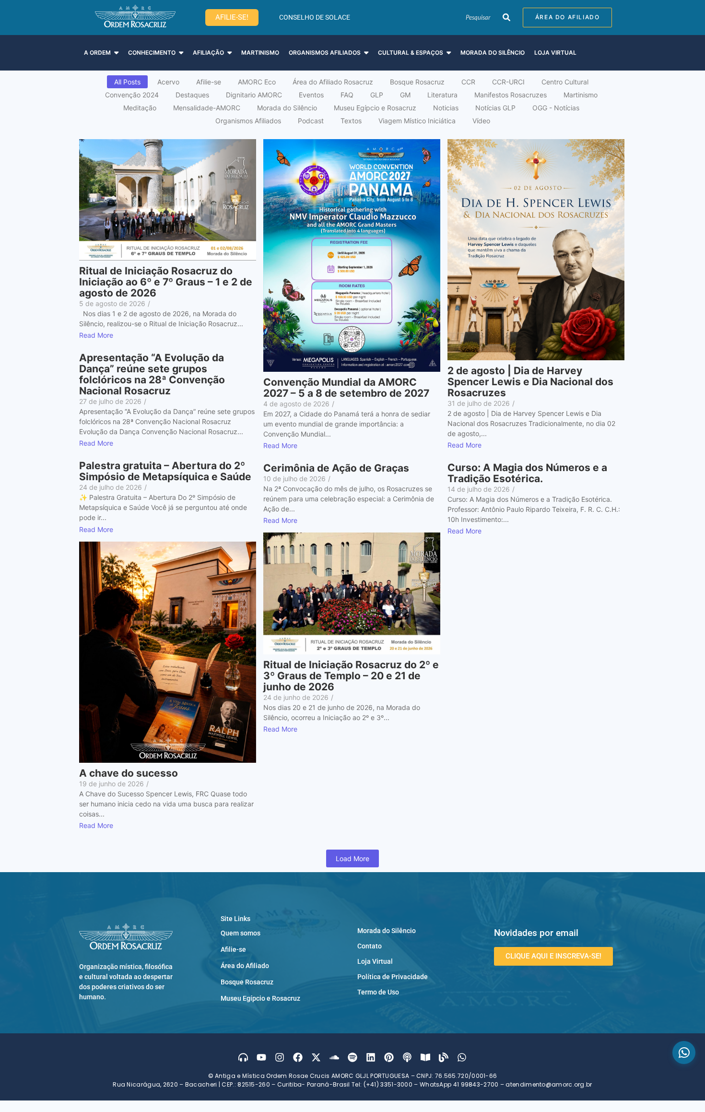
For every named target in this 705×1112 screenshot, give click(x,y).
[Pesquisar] (506, 18)
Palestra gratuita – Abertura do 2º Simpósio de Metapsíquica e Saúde (165, 471)
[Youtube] (261, 1057)
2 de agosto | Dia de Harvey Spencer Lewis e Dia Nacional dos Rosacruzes (530, 381)
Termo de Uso (378, 992)
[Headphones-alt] (243, 1057)
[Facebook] (298, 1057)
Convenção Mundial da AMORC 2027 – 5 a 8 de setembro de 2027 (346, 388)
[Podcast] (407, 1057)
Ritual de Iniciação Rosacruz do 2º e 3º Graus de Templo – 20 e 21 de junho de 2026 (351, 675)
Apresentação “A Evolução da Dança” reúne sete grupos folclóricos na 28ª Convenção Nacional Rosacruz (152, 374)
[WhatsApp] (683, 1052)
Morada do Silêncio (386, 931)
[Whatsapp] (462, 1057)
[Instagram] (279, 1057)
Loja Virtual (375, 961)
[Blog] (443, 1057)
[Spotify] (352, 1057)
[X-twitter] (316, 1057)
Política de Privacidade (392, 977)
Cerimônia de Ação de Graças (336, 467)
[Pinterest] (389, 1057)
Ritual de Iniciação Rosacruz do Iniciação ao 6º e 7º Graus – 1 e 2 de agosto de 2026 (165, 281)
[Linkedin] (371, 1057)
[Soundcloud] (334, 1057)
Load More (352, 858)
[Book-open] (425, 1057)
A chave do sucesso (128, 773)
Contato (369, 946)
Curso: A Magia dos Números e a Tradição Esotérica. (527, 473)
